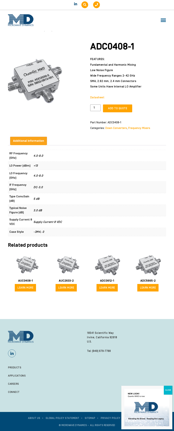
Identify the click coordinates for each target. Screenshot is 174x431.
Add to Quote (117, 108)
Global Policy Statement (62, 418)
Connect (14, 392)
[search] (84, 4)
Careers (13, 384)
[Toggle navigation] (162, 20)
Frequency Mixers (139, 128)
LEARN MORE (25, 287)
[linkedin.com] (75, 4)
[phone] (96, 4)
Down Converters (116, 128)
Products (14, 367)
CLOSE (168, 390)
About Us (34, 418)
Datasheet (97, 97)
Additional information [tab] (28, 141)
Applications (17, 375)
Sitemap (90, 418)
